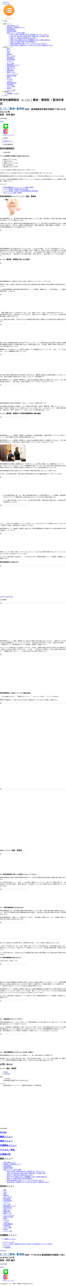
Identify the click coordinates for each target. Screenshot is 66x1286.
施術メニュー (6, 1136)
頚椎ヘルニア (11, 68)
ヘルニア (9, 61)
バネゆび (9, 81)
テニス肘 (9, 79)
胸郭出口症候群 (11, 75)
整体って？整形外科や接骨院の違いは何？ (23, 38)
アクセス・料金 (7, 1150)
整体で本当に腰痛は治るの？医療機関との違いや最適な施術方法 (30, 40)
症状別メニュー (8, 141)
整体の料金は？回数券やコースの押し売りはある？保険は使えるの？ (31, 45)
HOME (5, 138)
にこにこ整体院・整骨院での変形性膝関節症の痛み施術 (20, 191)
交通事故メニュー (8, 1145)
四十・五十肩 (11, 56)
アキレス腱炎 (11, 86)
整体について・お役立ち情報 (16, 33)
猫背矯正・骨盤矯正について (16, 27)
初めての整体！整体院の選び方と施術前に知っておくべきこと (29, 34)
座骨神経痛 (10, 58)
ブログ (5, 95)
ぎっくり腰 (10, 63)
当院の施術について (13, 25)
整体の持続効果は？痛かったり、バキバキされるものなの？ (28, 43)
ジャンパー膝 (11, 90)
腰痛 (8, 49)
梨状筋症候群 (11, 59)
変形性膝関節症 (11, 83)
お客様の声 (5, 1154)
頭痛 (8, 52)
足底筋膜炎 (10, 84)
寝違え (9, 77)
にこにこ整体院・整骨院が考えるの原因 (15, 189)
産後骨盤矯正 (11, 29)
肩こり (9, 50)
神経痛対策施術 (11, 31)
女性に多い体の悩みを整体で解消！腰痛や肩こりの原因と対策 (29, 36)
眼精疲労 (9, 54)
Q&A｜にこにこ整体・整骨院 (12, 192)
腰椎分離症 (10, 70)
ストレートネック (12, 74)
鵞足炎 (9, 88)
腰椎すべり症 (11, 72)
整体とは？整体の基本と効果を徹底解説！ (23, 41)
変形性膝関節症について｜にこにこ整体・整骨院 (18, 187)
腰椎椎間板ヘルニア (13, 65)
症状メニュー (6, 1141)
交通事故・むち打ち (13, 93)
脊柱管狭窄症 (11, 66)
